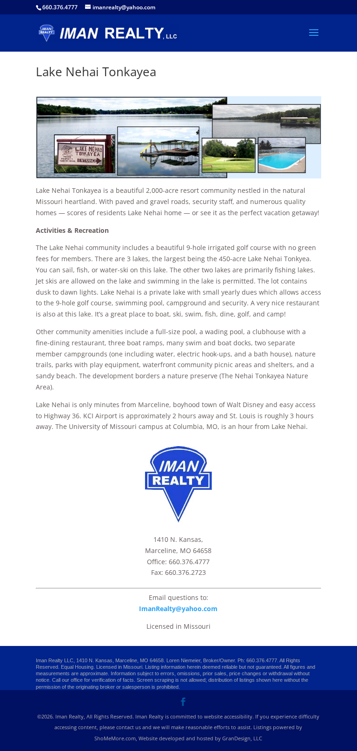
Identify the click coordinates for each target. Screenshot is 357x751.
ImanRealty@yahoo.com (178, 608)
